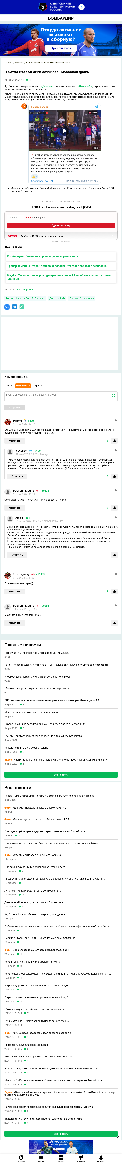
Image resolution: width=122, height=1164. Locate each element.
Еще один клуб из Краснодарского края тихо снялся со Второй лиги (44, 831)
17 (23, 907)
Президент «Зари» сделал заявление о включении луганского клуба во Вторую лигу (54, 878)
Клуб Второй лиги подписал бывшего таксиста (32, 961)
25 (23, 895)
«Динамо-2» (85, 86)
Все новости (61, 774)
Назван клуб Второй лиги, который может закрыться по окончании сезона (49, 795)
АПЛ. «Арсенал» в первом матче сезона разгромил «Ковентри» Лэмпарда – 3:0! (52, 700)
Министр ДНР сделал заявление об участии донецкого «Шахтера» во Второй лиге (53, 1080)
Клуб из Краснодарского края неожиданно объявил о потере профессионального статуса (57, 973)
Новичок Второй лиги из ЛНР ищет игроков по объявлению (39, 938)
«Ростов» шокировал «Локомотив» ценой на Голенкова (37, 676)
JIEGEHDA (21, 450)
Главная (8, 63)
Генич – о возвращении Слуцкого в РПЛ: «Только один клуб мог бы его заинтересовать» (57, 664)
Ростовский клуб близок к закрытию (26, 1044)
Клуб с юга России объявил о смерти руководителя (34, 914)
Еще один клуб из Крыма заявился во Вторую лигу (34, 867)
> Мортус (43, 454)
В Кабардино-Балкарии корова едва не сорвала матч (42, 256)
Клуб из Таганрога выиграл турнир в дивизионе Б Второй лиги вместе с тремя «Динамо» (59, 277)
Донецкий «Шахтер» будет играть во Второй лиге (33, 902)
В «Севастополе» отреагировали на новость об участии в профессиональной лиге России (57, 926)
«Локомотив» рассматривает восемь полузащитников (37, 688)
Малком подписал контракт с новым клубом (31, 712)
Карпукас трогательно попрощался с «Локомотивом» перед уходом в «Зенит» (55, 759)
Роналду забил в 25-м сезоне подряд (26, 747)
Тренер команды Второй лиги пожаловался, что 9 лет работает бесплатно (57, 266)
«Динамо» (47, 86)
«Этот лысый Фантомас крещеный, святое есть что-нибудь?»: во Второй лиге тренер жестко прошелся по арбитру (59, 1093)
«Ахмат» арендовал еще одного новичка (32, 855)
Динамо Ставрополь (82, 298)
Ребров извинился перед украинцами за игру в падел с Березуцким (44, 724)
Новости (19, 63)
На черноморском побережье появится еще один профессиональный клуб (48, 1106)
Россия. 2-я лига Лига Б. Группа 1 (25, 298)
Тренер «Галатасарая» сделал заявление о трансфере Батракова (43, 736)
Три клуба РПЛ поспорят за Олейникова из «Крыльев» (36, 652)
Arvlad (19, 517)
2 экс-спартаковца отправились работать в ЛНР (37, 950)
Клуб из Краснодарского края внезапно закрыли (37, 1033)
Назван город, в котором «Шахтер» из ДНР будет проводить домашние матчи (51, 1068)
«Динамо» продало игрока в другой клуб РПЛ (35, 807)
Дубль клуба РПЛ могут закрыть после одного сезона (36, 1021)
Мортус (17, 420)
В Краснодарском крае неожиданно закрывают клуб (36, 985)
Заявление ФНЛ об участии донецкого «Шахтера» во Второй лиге (43, 1118)
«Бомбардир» (25, 289)
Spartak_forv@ (21, 574)
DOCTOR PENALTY (23, 490)
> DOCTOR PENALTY (51, 521)
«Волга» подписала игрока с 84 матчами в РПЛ (36, 819)
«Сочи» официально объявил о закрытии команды (34, 1009)
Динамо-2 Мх (57, 298)
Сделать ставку (61, 225)
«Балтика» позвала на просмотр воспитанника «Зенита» (38, 1056)
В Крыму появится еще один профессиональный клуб (36, 997)
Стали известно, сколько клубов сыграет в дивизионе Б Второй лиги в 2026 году (52, 843)
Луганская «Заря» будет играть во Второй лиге (32, 890)
